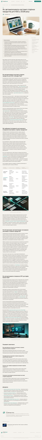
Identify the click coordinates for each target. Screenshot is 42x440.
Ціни (21, 1)
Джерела (33, 52)
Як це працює (18, 1)
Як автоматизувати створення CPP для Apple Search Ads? (35, 49)
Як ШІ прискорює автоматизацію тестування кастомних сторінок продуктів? (35, 46)
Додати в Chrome (38, 1)
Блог (24, 1)
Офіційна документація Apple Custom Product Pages (12, 389)
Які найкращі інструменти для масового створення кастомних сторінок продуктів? (35, 43)
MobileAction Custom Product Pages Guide (10, 402)
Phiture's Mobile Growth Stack (8, 395)
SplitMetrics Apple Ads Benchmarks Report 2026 (11, 399)
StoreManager (5, 156)
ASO (3, 7)
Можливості (13, 1)
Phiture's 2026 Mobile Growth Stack (8, 102)
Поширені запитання (34, 51)
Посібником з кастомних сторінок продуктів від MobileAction (15, 221)
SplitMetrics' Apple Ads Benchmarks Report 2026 (13, 317)
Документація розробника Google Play (16, 119)
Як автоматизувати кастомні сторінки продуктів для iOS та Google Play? (35, 40)
